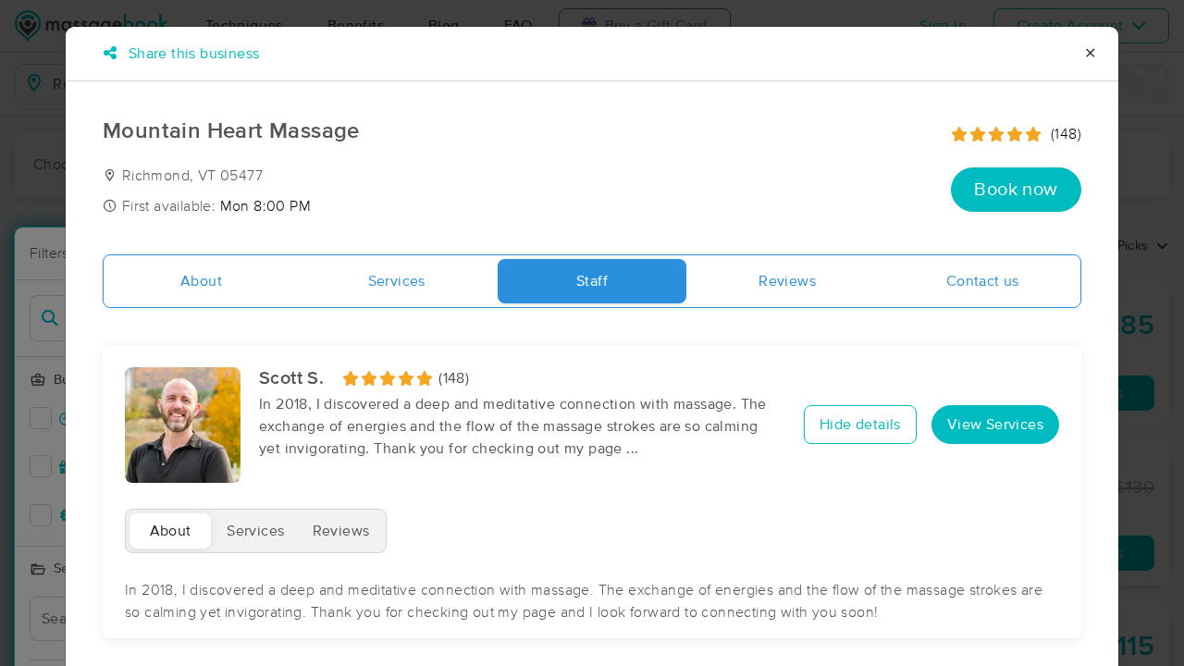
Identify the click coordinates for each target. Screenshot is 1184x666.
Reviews (787, 281)
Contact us (982, 281)
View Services (995, 424)
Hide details (860, 424)
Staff (592, 281)
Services (397, 281)
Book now (1015, 189)
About (201, 281)
